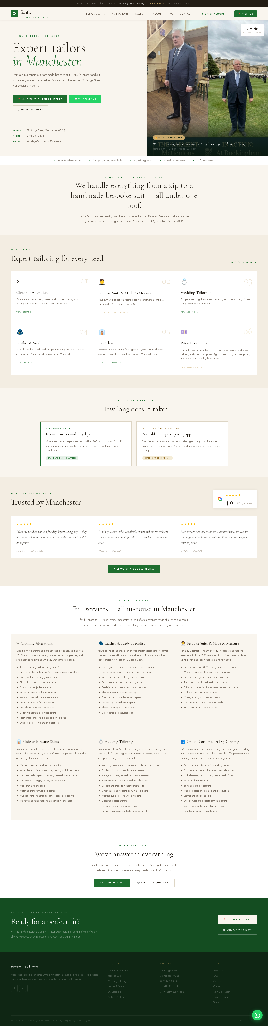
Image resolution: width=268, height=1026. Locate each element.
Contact (186, 13)
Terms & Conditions (248, 1020)
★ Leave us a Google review (134, 568)
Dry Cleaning (114, 992)
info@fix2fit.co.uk (169, 986)
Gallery (140, 13)
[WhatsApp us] (257, 1015)
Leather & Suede (116, 986)
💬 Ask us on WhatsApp (153, 882)
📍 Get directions (236, 919)
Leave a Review (221, 997)
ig (23, 988)
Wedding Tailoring (117, 981)
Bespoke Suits (95, 13)
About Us (218, 970)
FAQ (170, 13)
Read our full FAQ (112, 882)
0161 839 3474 (156, 3)
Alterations (120, 13)
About (157, 13)
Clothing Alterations (118, 970)
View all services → (244, 262)
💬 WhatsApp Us (85, 99)
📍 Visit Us (245, 13)
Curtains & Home (116, 997)
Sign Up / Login (213, 13)
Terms (216, 1002)
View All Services (30, 109)
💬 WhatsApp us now (237, 930)
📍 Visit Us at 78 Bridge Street (40, 99)
